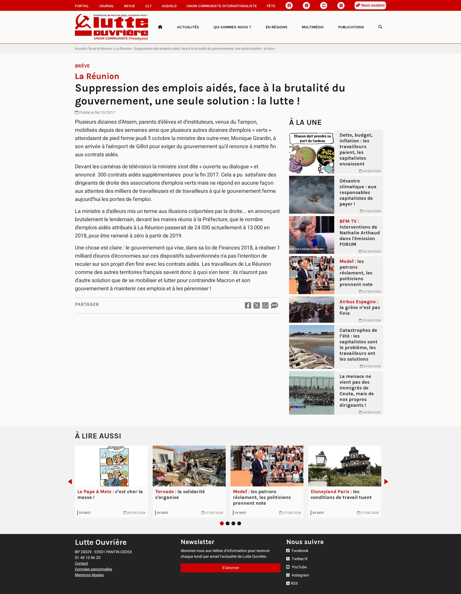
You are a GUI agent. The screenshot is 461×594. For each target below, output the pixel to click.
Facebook (299, 550)
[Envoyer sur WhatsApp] (265, 305)
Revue (129, 6)
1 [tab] (222, 523)
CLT (148, 6)
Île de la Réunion (100, 48)
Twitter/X (299, 559)
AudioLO (169, 6)
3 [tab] (233, 523)
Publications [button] (351, 27)
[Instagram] (341, 5)
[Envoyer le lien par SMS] (274, 305)
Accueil (80, 48)
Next (387, 481)
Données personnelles (93, 569)
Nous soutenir (372, 5)
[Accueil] (160, 27)
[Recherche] (380, 27)
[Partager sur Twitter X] (257, 305)
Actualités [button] (188, 27)
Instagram (300, 575)
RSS (294, 583)
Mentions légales (89, 575)
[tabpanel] (111, 482)
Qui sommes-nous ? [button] (232, 27)
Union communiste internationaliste (222, 6)
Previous (68, 481)
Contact (81, 563)
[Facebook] (289, 5)
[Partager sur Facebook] (248, 305)
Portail (82, 6)
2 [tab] (228, 523)
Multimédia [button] (313, 27)
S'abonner (230, 567)
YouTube (299, 567)
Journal (106, 6)
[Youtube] (323, 5)
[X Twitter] (306, 5)
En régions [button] (276, 27)
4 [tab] (239, 523)
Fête (271, 6)
